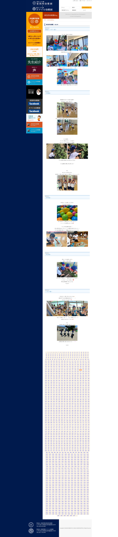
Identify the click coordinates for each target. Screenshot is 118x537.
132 (80, 362)
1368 (53, 499)
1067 (75, 461)
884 (46, 441)
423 (86, 392)
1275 (69, 487)
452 (72, 396)
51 (66, 355)
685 (59, 420)
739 (67, 426)
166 (80, 366)
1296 (47, 491)
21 (87, 352)
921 (54, 445)
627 (86, 413)
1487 (75, 513)
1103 (56, 466)
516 (62, 403)
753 (59, 427)
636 (64, 415)
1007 (62, 454)
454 (78, 396)
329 (62, 383)
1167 (81, 473)
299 (72, 380)
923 (59, 445)
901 (46, 443)
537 (72, 405)
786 (56, 431)
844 (75, 436)
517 (64, 403)
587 (70, 410)
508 (86, 401)
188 (48, 369)
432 (64, 394)
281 (70, 378)
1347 (75, 496)
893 (70, 441)
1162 (66, 473)
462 (54, 398)
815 (88, 433)
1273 (62, 487)
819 (54, 434)
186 (88, 368)
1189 (62, 477)
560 (88, 406)
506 (80, 401)
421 (80, 392)
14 (72, 352)
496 (54, 401)
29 (61, 354)
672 (70, 419)
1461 (81, 510)
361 (56, 387)
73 (70, 357)
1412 (59, 505)
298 (70, 380)
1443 (69, 508)
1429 (69, 506)
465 (62, 398)
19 (83, 352)
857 (64, 438)
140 (56, 364)
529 (51, 405)
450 (67, 396)
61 (87, 355)
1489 (81, 513)
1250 (78, 484)
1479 (50, 513)
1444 (72, 508)
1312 (53, 492)
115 (80, 361)
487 (75, 399)
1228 (53, 482)
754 (62, 427)
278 (62, 378)
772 (64, 429)
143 (64, 364)
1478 (47, 513)
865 (86, 438)
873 (62, 440)
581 (54, 410)
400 (70, 390)
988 (52, 452)
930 (78, 445)
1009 (69, 454)
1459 (75, 510)
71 (66, 357)
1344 (66, 496)
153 (46, 366)
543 (88, 405)
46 (55, 355)
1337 (88, 494)
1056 (84, 459)
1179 (75, 475)
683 (54, 420)
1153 (81, 471)
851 (48, 438)
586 (67, 410)
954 (51, 448)
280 (67, 378)
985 (88, 450)
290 (48, 380)
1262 (72, 485)
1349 (81, 496)
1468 (59, 512)
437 (78, 394)
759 (75, 427)
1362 (78, 498)
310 (56, 382)
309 (54, 382)
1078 (66, 463)
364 (64, 387)
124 (59, 362)
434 (70, 394)
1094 (72, 464)
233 (78, 373)
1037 (69, 457)
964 (78, 448)
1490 (84, 513)
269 (83, 376)
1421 (88, 505)
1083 (81, 463)
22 (46, 354)
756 (67, 427)
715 (48, 424)
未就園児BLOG (34, 31)
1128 (47, 470)
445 (54, 396)
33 (70, 354)
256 (48, 376)
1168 (84, 473)
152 (88, 364)
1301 (62, 491)
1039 (75, 457)
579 (48, 410)
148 (78, 364)
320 (83, 382)
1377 (81, 499)
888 (56, 441)
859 (70, 438)
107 (59, 361)
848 (86, 436)
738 (64, 426)
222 (48, 373)
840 (64, 436)
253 (86, 375)
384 (72, 389)
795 (80, 431)
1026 (78, 456)
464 (59, 398)
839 (62, 436)
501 (67, 401)
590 (78, 410)
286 (83, 378)
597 (51, 412)
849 (88, 436)
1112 (84, 466)
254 (88, 375)
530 (54, 405)
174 (56, 368)
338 (86, 383)
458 (88, 396)
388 (83, 389)
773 (67, 429)
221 (46, 373)
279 (64, 378)
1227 (50, 482)
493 (46, 401)
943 (67, 447)
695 (86, 420)
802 (54, 433)
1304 (72, 491)
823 (64, 434)
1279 (81, 487)
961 (70, 448)
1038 (72, 457)
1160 (59, 473)
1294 (84, 489)
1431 (75, 506)
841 (67, 436)
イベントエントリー (87, 7)
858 (67, 438)
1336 (84, 494)
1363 (81, 498)
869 (51, 440)
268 (80, 376)
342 (51, 385)
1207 (75, 478)
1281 (88, 487)
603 (67, 412)
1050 (66, 459)
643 (83, 415)
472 (80, 398)
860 (72, 438)
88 (59, 359)
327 (56, 383)
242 (56, 375)
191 (56, 369)
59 (83, 355)
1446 (78, 508)
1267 (88, 485)
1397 (56, 503)
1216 (59, 480)
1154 (84, 471)
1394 (47, 503)
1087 (50, 464)
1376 (78, 499)
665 (51, 419)
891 (64, 441)
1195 (81, 477)
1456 (66, 510)
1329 (62, 494)
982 (80, 450)
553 (70, 406)
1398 (59, 503)
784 (51, 431)
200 (80, 369)
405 (83, 390)
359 (51, 387)
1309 (88, 491)
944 (70, 447)
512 (51, 403)
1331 (69, 494)
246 (67, 375)
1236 (78, 482)
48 (59, 355)
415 (64, 392)
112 (72, 361)
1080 (72, 463)
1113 (87, 466)
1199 (50, 478)
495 (51, 401)
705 (67, 422)
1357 (62, 498)
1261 (69, 485)
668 (59, 419)
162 (70, 366)
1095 (75, 464)
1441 (62, 508)
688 (67, 420)
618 (62, 413)
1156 (47, 473)
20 (85, 352)
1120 (65, 468)
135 (88, 362)
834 (48, 436)
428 (54, 394)
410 (51, 392)
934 (88, 445)
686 (62, 420)
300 (75, 380)
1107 (69, 466)
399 (67, 390)
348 (67, 385)
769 (56, 429)
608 (80, 412)
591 (80, 410)
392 (48, 390)
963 (75, 448)
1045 (50, 459)
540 (80, 405)
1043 (88, 457)
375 (48, 389)
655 (70, 417)
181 (75, 368)
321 (86, 382)
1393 (88, 501)
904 (54, 443)
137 (48, 364)
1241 (50, 484)
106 (56, 361)
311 (59, 382)
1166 (78, 473)
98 (80, 359)
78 (81, 357)
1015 (88, 454)
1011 (75, 454)
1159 (56, 473)
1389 (75, 501)
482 (62, 399)
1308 (84, 491)
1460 (78, 510)
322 (88, 382)
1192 (72, 477)
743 (78, 426)
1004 (53, 454)
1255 (50, 485)
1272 (59, 487)
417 (70, 392)
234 (80, 373)
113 (75, 361)
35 (74, 354)
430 (59, 394)
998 (78, 452)
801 (51, 433)
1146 (59, 471)
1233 (69, 482)
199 (78, 369)
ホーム (65, 7)
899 (86, 441)
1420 (84, 505)
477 (48, 399)
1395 (50, 503)
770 (59, 429)
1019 (56, 456)
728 (83, 424)
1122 (72, 468)
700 (54, 422)
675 (78, 419)
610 (86, 412)
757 (70, 427)
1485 (69, 513)
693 (80, 420)
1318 (72, 492)
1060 (53, 461)
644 (86, 415)
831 (86, 434)
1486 (72, 513)
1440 (59, 508)
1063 (62, 461)
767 (51, 429)
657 (75, 417)
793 (75, 431)
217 (80, 371)
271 (88, 376)
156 (54, 366)
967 (86, 448)
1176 (66, 475)
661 (86, 417)
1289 (69, 489)
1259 (62, 485)
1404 (78, 503)
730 (88, 424)
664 (48, 419)
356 (88, 385)
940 (59, 447)
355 (86, 385)
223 (51, 373)
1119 (62, 468)
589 (75, 410)
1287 (62, 489)
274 (51, 378)
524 (83, 403)
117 (86, 361)
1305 (75, 491)
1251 (81, 484)
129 (72, 362)
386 (78, 389)
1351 (88, 496)
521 (75, 403)
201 (83, 369)
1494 (65, 515)
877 (72, 440)
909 (67, 443)
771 (62, 429)
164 (75, 366)
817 (48, 434)
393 (51, 390)
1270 (53, 487)
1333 (75, 494)
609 (83, 412)
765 (46, 429)
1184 (47, 477)
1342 (59, 496)
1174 (59, 475)
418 (72, 392)
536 (70, 405)
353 (80, 385)
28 (59, 354)
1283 (50, 489)
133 (83, 362)
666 (54, 419)
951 (88, 447)
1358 (66, 498)
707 (72, 422)
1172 (53, 475)
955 (54, 448)
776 (75, 429)
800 (48, 433)
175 (59, 368)
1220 (72, 480)
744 (80, 426)
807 (67, 433)
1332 (72, 494)
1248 (72, 484)
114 (78, 361)
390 (88, 389)
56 (77, 355)
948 (80, 447)
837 (56, 436)
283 (75, 378)
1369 (56, 499)
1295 (88, 489)
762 (83, 427)
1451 (50, 510)
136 (46, 364)
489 (80, 399)
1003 (50, 454)
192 (59, 369)
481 (59, 399)
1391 (81, 501)
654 (67, 417)
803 (56, 433)
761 (80, 427)
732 (48, 426)
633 (56, 415)
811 (78, 433)
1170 (47, 475)
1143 (50, 471)
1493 (61, 515)
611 (88, 412)
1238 (84, 482)
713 (88, 422)
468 (70, 398)
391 (46, 390)
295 (62, 380)
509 (88, 401)
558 (83, 406)
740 (70, 426)
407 (88, 390)
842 (70, 436)
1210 (84, 478)
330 (64, 383)
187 (46, 369)
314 (67, 382)
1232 (66, 482)
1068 (78, 461)
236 (86, 373)
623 (75, 413)
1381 (50, 501)
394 (54, 390)
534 (64, 405)
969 (46, 450)
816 (46, 434)
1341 (56, 496)
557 (80, 406)
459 (46, 398)
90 (63, 359)
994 (68, 452)
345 (59, 385)
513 (54, 403)
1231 (62, 482)
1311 (50, 492)
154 (48, 366)
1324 (47, 494)
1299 (56, 491)
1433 (81, 506)
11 (66, 352)
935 (46, 447)
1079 (69, 463)
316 (72, 382)
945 (72, 447)
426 (48, 394)
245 (64, 375)
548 (56, 406)
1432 (78, 506)
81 (87, 357)
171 (48, 368)
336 (80, 383)
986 (46, 452)
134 (86, 362)
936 (48, 447)
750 (51, 427)
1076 (59, 463)
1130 (53, 470)
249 (75, 375)
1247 (69, 484)
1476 (84, 512)
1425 (56, 506)
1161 (62, 473)
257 (51, 376)
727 (80, 424)
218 (83, 371)
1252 (84, 484)
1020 (59, 456)
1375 (75, 499)
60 (85, 355)
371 (83, 387)
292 (54, 380)
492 (88, 399)
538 (75, 405)
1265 (81, 485)
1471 (69, 512)
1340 (53, 496)
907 (62, 443)
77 (79, 357)
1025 (75, 456)
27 (57, 354)
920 (51, 445)
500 (64, 401)
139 (54, 364)
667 (56, 419)
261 (62, 376)
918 (46, 445)
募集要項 (76, 10)
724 (72, 424)
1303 (69, 491)
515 (59, 403)
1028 (84, 456)
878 (75, 440)
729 (86, 424)
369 (78, 387)
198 (75, 369)
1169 (88, 473)
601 (62, 412)
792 (72, 431)
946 (75, 447)
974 (59, 450)
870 (54, 440)
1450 (47, 510)
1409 (50, 505)
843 (72, 436)
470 (75, 398)
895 (75, 441)
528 (48, 405)
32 (68, 354)
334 (75, 383)
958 (62, 448)
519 (70, 403)
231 (72, 373)
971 (51, 450)
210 (62, 371)
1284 (53, 489)
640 (75, 415)
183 (80, 368)
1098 (84, 464)
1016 (47, 456)
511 (48, 403)
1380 (47, 501)
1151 (75, 471)
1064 (66, 461)
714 (46, 424)
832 (88, 434)
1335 (81, 494)
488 (78, 399)
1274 (66, 487)
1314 (59, 492)
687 (64, 420)
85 (52, 359)
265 (72, 376)
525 (86, 403)
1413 (62, 505)
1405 (81, 503)
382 (67, 389)
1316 (66, 492)
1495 (68, 515)
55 (74, 355)
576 (86, 408)
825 (70, 434)
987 (49, 452)
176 (62, 368)
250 (78, 375)
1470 (66, 512)
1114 (47, 468)
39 (83, 354)
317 (75, 382)
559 (86, 406)
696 (88, 420)
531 (56, 405)
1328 (59, 494)
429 (56, 394)
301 (78, 380)
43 (48, 355)
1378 (84, 499)
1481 (56, 513)
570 (70, 408)
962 (72, 448)
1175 (62, 475)
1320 (78, 492)
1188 (59, 477)
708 (75, 422)
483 (64, 399)
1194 (78, 477)
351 (75, 385)
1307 (81, 491)
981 (78, 450)
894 (72, 441)
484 (67, 399)
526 (88, 403)
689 (70, 420)
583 (59, 410)
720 (62, 424)
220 (88, 371)
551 (64, 406)
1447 (81, 508)
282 (72, 378)
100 (85, 359)
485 (70, 399)
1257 (56, 485)
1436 (47, 508)
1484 (66, 513)
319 (80, 382)
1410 (53, 505)
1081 (75, 463)
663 (46, 419)
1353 (50, 498)
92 (67, 359)
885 (48, 441)
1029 (88, 456)
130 (75, 362)
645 (88, 415)
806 (64, 433)
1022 (66, 456)
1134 (66, 470)
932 (83, 445)
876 (70, 440)
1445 (75, 508)
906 (59, 443)
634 (59, 415)
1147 (62, 471)
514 (56, 403)
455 (80, 396)
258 (54, 376)
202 (86, 369)
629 (46, 415)
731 (46, 426)
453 (75, 396)
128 (70, 362)
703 (62, 422)
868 (48, 440)
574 (80, 408)
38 (81, 354)
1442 (66, 508)
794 (78, 431)
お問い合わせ (75, 0)
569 (67, 408)
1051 (69, 459)
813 (83, 433)
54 (72, 355)
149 (80, 364)
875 (67, 440)
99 (83, 359)
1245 (62, 484)
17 (79, 352)
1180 (78, 475)
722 (67, 424)
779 (83, 429)
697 (46, 422)
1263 (75, 485)
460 (48, 398)
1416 (72, 505)
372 (86, 387)
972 (54, 450)
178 (67, 368)
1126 (84, 468)
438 (80, 394)
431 (62, 394)
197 (72, 369)
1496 (71, 515)
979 (72, 450)
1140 (84, 470)
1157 (50, 473)
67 (57, 357)
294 (59, 380)
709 (78, 422)
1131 (56, 470)
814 (86, 433)
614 (51, 413)
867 (46, 440)
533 (62, 405)
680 (46, 420)
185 (86, 368)
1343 (62, 496)
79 (83, 357)
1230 (59, 482)
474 (86, 398)
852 (51, 438)
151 (86, 364)
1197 (88, 477)
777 (78, 429)
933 (86, 445)
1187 (56, 477)
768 (54, 429)
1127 (87, 468)
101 (88, 359)
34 (72, 354)
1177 (69, 475)
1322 (84, 492)
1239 (88, 482)
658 (78, 417)
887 (54, 441)
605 (72, 412)
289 (46, 380)
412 (56, 392)
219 (86, 371)
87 (56, 359)
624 (78, 413)
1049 (62, 459)
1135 (69, 470)
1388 (72, 501)
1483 (62, 513)
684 (56, 420)
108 (62, 361)
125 (62, 362)
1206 (72, 478)
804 (59, 433)
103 (48, 361)
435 (72, 394)
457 (86, 396)
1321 (81, 492)
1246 (66, 484)
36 (77, 354)
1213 (50, 480)
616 (56, 413)
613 (48, 413)
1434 (84, 506)
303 (83, 380)
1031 (50, 457)
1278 (78, 487)
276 (56, 378)
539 (78, 405)
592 (83, 410)
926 (67, 445)
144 (67, 364)
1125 (81, 468)
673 (72, 419)
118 (88, 361)
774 (70, 429)
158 (59, 366)
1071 (88, 461)
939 (56, 447)
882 (86, 440)
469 (72, 398)
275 (54, 378)
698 (48, 422)
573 (78, 408)
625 (80, 413)
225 (56, 373)
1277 (75, 487)
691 (75, 420)
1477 (88, 512)
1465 (50, 512)
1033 (56, 457)
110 (67, 361)
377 (54, 389)
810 (75, 433)
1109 (75, 466)
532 (59, 405)
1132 (59, 470)
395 (56, 390)
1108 (72, 466)
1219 (69, 480)
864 (83, 438)
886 (51, 441)
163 (72, 366)
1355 (56, 498)
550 (62, 406)
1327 (56, 494)
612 (46, 413)
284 (78, 378)
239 (48, 375)
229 (67, 373)
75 (74, 357)
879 (78, 440)
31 (66, 354)
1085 (88, 463)
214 (72, 371)
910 (70, 443)
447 (59, 396)
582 (56, 410)
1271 (56, 487)
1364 (84, 498)
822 (62, 434)
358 (48, 387)
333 (72, 383)
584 (62, 410)
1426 (59, 506)
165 (78, 366)
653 (64, 417)
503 (72, 401)
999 (81, 452)
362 (59, 387)
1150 (72, 471)
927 (70, 445)
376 (51, 389)
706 (70, 422)
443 (48, 396)
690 (72, 420)
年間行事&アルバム (65, 10)
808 (70, 433)
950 (86, 447)
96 (76, 359)
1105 (63, 466)
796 (83, 431)
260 (59, 376)
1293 (81, 489)
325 (51, 383)
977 (67, 450)
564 (54, 408)
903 (51, 443)
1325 (50, 494)
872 (59, 440)
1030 (47, 457)
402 (75, 390)
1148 (66, 471)
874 (64, 440)
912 (75, 443)
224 (54, 373)
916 (86, 443)
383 (70, 389)
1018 (53, 456)
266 (75, 376)
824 (67, 434)
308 (51, 382)
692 (78, 420)
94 (72, 359)
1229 (56, 482)
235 (83, 373)
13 (70, 352)
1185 (50, 477)
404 (80, 390)
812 (80, 433)
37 (79, 354)
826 (72, 434)
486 (72, 399)
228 (64, 373)
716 (51, 424)
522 (78, 403)
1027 (81, 456)
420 (78, 392)
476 (46, 399)
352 (78, 385)
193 (62, 369)
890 (62, 441)
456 (83, 396)
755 (64, 427)
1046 (53, 459)
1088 (53, 464)
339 (88, 383)
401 (72, 390)
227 (62, 373)
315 (70, 382)
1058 (47, 461)
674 (75, 419)
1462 (84, 510)
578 (46, 410)
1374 (72, 499)
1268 (47, 487)
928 (72, 445)
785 (54, 431)
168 (86, 366)
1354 (53, 498)
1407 (88, 503)
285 (80, 378)
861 (75, 438)
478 (51, 399)
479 (54, 399)
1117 (56, 468)
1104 (60, 466)
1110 (78, 466)
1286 (59, 489)
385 (75, 389)
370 (80, 387)
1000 (84, 452)
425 (46, 394)
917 (88, 443)
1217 (62, 480)
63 (48, 357)
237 (88, 373)
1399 (62, 503)
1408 (47, 505)
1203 (62, 478)
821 (59, 434)
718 (56, 424)
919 (48, 445)
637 (67, 415)
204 (46, 371)
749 (48, 427)
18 (81, 352)
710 (80, 422)
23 (48, 354)
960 (67, 448)
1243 (56, 484)
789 (64, 431)
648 (51, 417)
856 (62, 438)
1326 (53, 494)
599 (56, 412)
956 (56, 448)
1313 (56, 492)
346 (62, 385)
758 (72, 427)
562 (48, 408)
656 (72, 417)
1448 (84, 508)
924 (62, 445)
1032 (53, 457)
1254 (47, 485)
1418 (78, 505)
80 (85, 357)
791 (70, 431)
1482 (59, 513)
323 (46, 383)
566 (59, 408)
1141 (88, 470)
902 (48, 443)
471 (78, 398)
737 (62, 426)
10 (63, 352)
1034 (59, 457)
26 (55, 354)
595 (46, 412)
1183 (88, 475)
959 (64, 448)
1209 (81, 478)
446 (56, 396)
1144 (53, 471)
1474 (78, 512)
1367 (50, 499)
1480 (53, 513)
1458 (72, 510)
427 (51, 394)
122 (54, 362)
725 (75, 424)
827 (75, 434)
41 (87, 354)
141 (59, 364)
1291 (75, 489)
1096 (78, 464)
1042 (84, 457)
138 (51, 364)
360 (54, 387)
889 (59, 441)
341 (48, 385)
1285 (56, 489)
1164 (72, 473)
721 (64, 424)
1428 (66, 506)
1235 (75, 482)
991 (60, 452)
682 (51, 420)
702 (59, 422)
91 (65, 359)
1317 (69, 492)
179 (70, 368)
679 (88, 419)
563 (51, 408)
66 (55, 357)
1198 (47, 478)
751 (54, 427)
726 (78, 424)
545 (48, 406)
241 (54, 375)
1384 (59, 501)
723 (70, 424)
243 (59, 375)
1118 (59, 468)
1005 (56, 454)
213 (70, 371)
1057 (88, 459)
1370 (59, 499)
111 (70, 361)
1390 (78, 501)
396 (59, 390)
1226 (47, 482)
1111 (81, 466)
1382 (53, 501)
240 (51, 375)
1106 (66, 466)
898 (83, 441)
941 (62, 447)
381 (64, 389)
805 (62, 433)
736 (59, 426)
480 (56, 399)
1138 (78, 470)
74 (72, 357)
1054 (78, 459)
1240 (47, 484)
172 (51, 368)
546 (51, 406)
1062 (59, 461)
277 (59, 378)
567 (62, 408)
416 (67, 392)
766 (48, 429)
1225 (88, 480)
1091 (62, 464)
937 (51, 447)
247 (70, 375)
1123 (75, 468)
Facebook (34, 102)
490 (83, 399)
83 (48, 359)
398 (64, 390)
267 (78, 376)
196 (70, 369)
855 (59, 438)
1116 (53, 468)
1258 (59, 485)
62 (46, 357)
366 (70, 387)
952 (46, 448)
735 (56, 426)
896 (78, 441)
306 (46, 382)
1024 (72, 456)
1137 (75, 470)
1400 (66, 503)
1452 (53, 510)
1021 (62, 456)
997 (76, 452)
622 (72, 413)
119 (46, 362)
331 (67, 383)
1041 (81, 457)
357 (46, 387)
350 (72, 385)
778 (80, 429)
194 (64, 369)
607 (78, 412)
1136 (72, 470)
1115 (50, 468)
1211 (88, 478)
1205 (69, 478)
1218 (66, 480)
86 (54, 359)
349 (70, 385)
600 (59, 412)
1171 (50, 475)
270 (86, 376)
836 (54, 436)
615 (54, 413)
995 (70, 452)
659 (80, 417)
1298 (53, 491)
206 (51, 371)
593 (86, 410)
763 (86, 427)
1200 (53, 478)
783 (48, 431)
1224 (84, 480)
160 (64, 366)
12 (68, 352)
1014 (84, 454)
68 (59, 357)
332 (70, 383)
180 (72, 368)
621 (70, 413)
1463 (88, 510)
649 (54, 417)
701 (56, 422)
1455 (62, 510)
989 (54, 452)
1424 (53, 506)
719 (59, 424)
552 (67, 406)
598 (54, 412)
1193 (75, 477)
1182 (84, 475)
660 (83, 417)
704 (64, 422)
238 (46, 375)
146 (72, 364)
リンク (87, 10)
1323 (88, 492)
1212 (47, 480)
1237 (81, 482)
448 (62, 396)
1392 (84, 501)
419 (75, 392)
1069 (81, 461)
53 (70, 355)
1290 (72, 489)
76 (77, 357)
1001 (87, 452)
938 (54, 447)
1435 (88, 506)
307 (48, 382)
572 (75, 408)
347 (64, 385)
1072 (47, 463)
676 (80, 419)
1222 (78, 480)
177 (64, 368)
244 (62, 375)
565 (56, 408)
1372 (66, 499)
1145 (56, 471)
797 (86, 431)
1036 (66, 457)
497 (56, 401)
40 (85, 354)
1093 (69, 464)
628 (88, 413)
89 (61, 359)
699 (51, 422)
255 (46, 376)
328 (59, 383)
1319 (75, 492)
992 (62, 452)
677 (83, 419)
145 (70, 364)
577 (88, 408)
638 (70, 415)
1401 (69, 503)
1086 (47, 464)
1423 (50, 506)
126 (64, 362)
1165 (75, 473)
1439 (56, 508)
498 (59, 401)
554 (72, 406)
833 (46, 436)
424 (88, 392)
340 (46, 385)
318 (78, 382)
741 (72, 426)
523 (80, 403)
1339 (50, 496)
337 (83, 383)
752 (56, 427)
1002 (47, 454)
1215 (56, 480)
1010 (72, 454)
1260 (66, 485)
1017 (50, 456)
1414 (66, 505)
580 (51, 410)
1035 (62, 457)
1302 (66, 491)
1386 (66, 501)
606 (75, 412)
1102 (53, 466)
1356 (59, 498)
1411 (56, 505)
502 (70, 401)
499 (62, 401)
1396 (53, 503)
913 (78, 443)
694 (83, 420)
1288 (66, 489)
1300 (59, 491)
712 (86, 422)
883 (88, 440)
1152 (78, 471)
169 (88, 366)
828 (78, 434)
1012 (78, 454)
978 (70, 450)
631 (51, 415)
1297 (50, 491)
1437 (50, 508)
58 (81, 355)
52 (68, 355)
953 (48, 448)
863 (80, 438)
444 (51, 396)
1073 (50, 463)
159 (62, 366)
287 (86, 378)
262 (64, 376)
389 (86, 389)
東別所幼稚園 (59, 6)
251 (80, 375)
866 (88, 438)
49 (61, 355)
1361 (75, 498)
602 (64, 412)
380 (62, 389)
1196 (84, 477)
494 (48, 401)
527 (46, 405)
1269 (50, 487)
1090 (59, 464)
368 (75, 387)
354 (83, 385)
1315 (62, 492)
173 (54, 368)
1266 (84, 485)
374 (46, 389)
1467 (56, 512)
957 (59, 448)
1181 (81, 475)
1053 (75, 459)
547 (54, 406)
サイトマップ (89, 0)
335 (78, 383)
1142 (47, 471)
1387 (69, 501)
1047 (56, 459)
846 (80, 436)
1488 (78, 513)
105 (54, 361)
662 (88, 417)
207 (54, 371)
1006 (59, 454)
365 (67, 387)
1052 (72, 459)
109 (64, 361)
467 (67, 398)
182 (78, 368)
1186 (53, 477)
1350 (84, 496)
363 (62, 387)
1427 (62, 506)
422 (83, 392)
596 (48, 412)
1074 (53, 463)
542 (86, 405)
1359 (69, 498)
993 (65, 452)
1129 (50, 470)
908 (64, 443)
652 (62, 417)
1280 (84, 487)
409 (48, 392)
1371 (62, 499)
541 (83, 405)
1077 (62, 463)
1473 (75, 512)
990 (57, 452)
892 (67, 441)
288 (88, 378)
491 (86, 399)
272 (46, 378)
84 (50, 359)
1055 (81, 459)
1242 (53, 484)
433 (67, 394)
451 (70, 396)
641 (78, 415)
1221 (75, 480)
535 (67, 405)
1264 (78, 485)
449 (64, 396)
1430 (72, 506)
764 (88, 427)
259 (56, 376)
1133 (62, 470)
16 (77, 352)
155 (51, 366)
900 (88, 441)
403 (78, 390)
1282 (47, 489)
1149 (69, 471)
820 (56, 434)
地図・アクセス (82, 0)
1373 (69, 499)
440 (86, 394)
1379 (88, 499)
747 (88, 426)
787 (59, 431)
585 (64, 410)
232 (75, 373)
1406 (84, 503)
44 (50, 355)
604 (70, 412)
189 (51, 369)
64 (50, 357)
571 (72, 408)
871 (56, 440)
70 (63, 357)
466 (64, 398)
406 (86, 390)
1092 (66, 464)
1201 (56, 478)
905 (56, 443)
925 (64, 445)
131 (78, 362)
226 (59, 373)
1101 (50, 466)
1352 (47, 498)
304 (86, 380)
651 (59, 417)
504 (75, 401)
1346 (72, 496)
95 (74, 359)
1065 (69, 461)
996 (73, 452)
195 (67, 369)
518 (67, 403)
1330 (66, 494)
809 (72, 433)
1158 (53, 473)
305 (88, 380)
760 (78, 427)
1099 (88, 464)
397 (62, 390)
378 (56, 389)
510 (46, 403)
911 (72, 443)
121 (51, 362)
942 (64, 447)
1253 (88, 484)
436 (75, 394)
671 (67, 419)
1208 (78, 478)
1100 (47, 466)
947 (78, 447)
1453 (56, 510)
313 (64, 382)
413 (59, 392)
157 (56, 366)
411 (54, 392)
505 (78, 401)
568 (64, 408)
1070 (84, 461)
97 (78, 359)
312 (62, 382)
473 (83, 398)
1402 (72, 503)
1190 (66, 477)
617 (59, 413)
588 (72, 410)
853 (54, 438)
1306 (78, 491)
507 (83, 401)
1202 (59, 478)
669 (62, 419)
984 (86, 450)
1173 (56, 475)
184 (83, 368)
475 (88, 398)
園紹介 (76, 7)
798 (88, 431)
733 (51, 426)
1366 (47, 499)
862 (78, 438)
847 (83, 436)
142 (62, 364)
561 (46, 408)
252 (83, 375)
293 (56, 380)
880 (80, 440)
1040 (78, 457)
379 (59, 389)
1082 (78, 463)
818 (51, 434)
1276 (72, 487)
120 (48, 362)
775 (72, 429)
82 (45, 359)
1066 (72, 461)
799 (46, 433)
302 (80, 380)
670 (64, 419)
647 (48, 417)
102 (46, 361)
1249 (75, 484)
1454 (59, 510)
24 (50, 354)
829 (80, 434)
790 (67, 431)
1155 (88, 471)
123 (56, 362)
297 (67, 380)
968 (88, 448)
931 (80, 445)
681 (48, 420)
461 (51, 398)
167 (83, 366)
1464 (47, 512)
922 (56, 445)
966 (83, 448)
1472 (72, 512)
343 (54, 385)
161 (67, 366)
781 (88, 429)
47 (57, 355)
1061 (56, 461)
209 (59, 371)
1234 (72, 482)
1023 (69, 456)
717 (54, 424)
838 (59, 436)
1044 (47, 459)
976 (64, 450)
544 (46, 406)
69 (61, 357)
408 (46, 392)
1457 (69, 510)
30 (63, 354)
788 (62, 431)
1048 (59, 459)
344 (56, 385)
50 (63, 355)
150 (83, 364)
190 (54, 369)
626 (83, 413)
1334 (78, 494)
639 (72, 415)
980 (75, 450)
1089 (56, 464)
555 (75, 406)
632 (54, 415)
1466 (53, 512)
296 (64, 380)
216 (78, 371)
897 (80, 441)
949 (83, 447)
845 (78, 436)
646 (46, 417)
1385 (62, 501)
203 (88, 369)
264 (70, 376)
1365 (88, 498)
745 (83, 426)
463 (56, 398)
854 (56, 438)
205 (48, 371)
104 (51, 361)
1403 (75, 503)
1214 (53, 480)
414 (62, 392)
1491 (88, 513)
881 (83, 440)
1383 (56, 501)
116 (83, 361)
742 (75, 426)
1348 (78, 496)
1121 (69, 468)
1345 (69, 496)
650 (56, 417)
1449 (88, 508)
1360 (72, 498)
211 (64, 371)
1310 (47, 492)
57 (79, 355)
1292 (78, 489)
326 (54, 383)
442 (46, 396)
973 (56, 450)
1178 (72, 475)
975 (62, 450)
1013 (81, 454)
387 (80, 389)
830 (83, 434)
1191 (69, 477)
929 (75, 445)
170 (46, 368)
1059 (50, 461)
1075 (56, 463)
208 (56, 371)
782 (46, 431)
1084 (84, 463)
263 (67, 376)
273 (48, 378)
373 (88, 387)
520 (72, 403)
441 (88, 394)
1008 (66, 454)
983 (83, 450)
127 (67, 362)
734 (54, 426)
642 (80, 415)
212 (67, 371)
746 (86, 426)
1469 (62, 512)
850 (46, 438)
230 (70, 373)
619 (64, 413)
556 (78, 406)
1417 (75, 505)
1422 (47, 506)
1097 (81, 464)
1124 (78, 468)
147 (75, 364)
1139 (81, 470)
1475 (81, 512)
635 (62, 415)
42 (46, 355)
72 (68, 357)
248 (72, 375)
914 (80, 443)
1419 (81, 505)
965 (80, 448)
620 (67, 413)
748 (46, 427)
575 (83, 408)
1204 (66, 478)
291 (51, 380)
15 (74, 352)
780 (86, 429)
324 (48, 383)
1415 (69, 505)
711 (83, 422)
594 (88, 410)
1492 (58, 515)
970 (48, 450)
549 (59, 406)
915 (83, 443)
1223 (81, 480)
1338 (47, 496)
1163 (69, 473)
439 (83, 394)
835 (51, 436)
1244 (59, 484)
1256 (53, 485)
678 (86, 419)
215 (75, 371)
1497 (74, 515)
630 (48, 415)
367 (72, 387)
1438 (53, 508)
